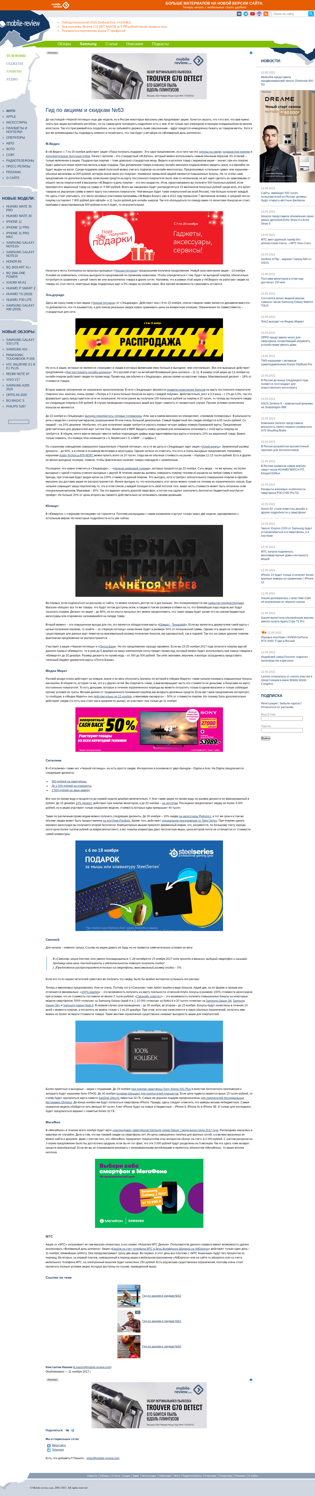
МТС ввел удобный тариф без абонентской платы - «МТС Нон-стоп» (286, 241)
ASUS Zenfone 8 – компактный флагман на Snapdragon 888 (287, 405)
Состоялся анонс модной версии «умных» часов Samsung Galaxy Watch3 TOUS (287, 302)
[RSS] (266, 14)
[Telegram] (246, 14)
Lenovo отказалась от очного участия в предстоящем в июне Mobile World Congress (286, 680)
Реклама (13, 172)
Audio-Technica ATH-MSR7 (76, 455)
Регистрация (269, 703)
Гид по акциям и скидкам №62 (161, 1295)
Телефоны (16, 56)
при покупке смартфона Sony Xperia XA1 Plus (161, 1089)
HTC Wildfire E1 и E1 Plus (20, 366)
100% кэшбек (90, 992)
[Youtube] (253, 14)
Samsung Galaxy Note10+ (20, 244)
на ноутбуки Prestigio (116, 820)
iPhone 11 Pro (17, 227)
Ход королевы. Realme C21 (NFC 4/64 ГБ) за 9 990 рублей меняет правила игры (114, 27)
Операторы (15, 137)
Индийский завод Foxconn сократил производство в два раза (284, 658)
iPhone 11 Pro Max (17, 235)
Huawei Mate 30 (19, 216)
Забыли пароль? (291, 703)
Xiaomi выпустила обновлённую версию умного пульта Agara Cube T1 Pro (287, 619)
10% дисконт (84, 803)
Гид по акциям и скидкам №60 (161, 1346)
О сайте (13, 178)
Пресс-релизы (18, 166)
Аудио (12, 79)
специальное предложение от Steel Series (189, 820)
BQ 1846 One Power (15, 274)
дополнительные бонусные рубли (68, 156)
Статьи (111, 44)
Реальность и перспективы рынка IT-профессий (93, 31)
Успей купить (210, 446)
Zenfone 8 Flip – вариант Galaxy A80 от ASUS (286, 261)
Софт (10, 155)
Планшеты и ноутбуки (16, 130)
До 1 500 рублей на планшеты (71, 786)
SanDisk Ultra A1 (109, 1098)
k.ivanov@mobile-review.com (92, 1367)
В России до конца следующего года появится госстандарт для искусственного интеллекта (284, 384)
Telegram (58, 1449)
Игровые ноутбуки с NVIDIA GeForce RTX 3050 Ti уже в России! (284, 639)
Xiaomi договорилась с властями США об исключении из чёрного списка (286, 600)
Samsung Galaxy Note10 (20, 254)
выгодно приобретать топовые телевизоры (113, 416)
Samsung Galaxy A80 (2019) (20, 307)
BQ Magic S (15, 400)
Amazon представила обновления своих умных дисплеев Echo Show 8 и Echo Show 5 (287, 220)
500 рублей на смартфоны (69, 781)
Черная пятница (126, 270)
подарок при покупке (236, 151)
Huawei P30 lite (19, 300)
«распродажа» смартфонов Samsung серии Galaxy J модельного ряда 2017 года (165, 1130)
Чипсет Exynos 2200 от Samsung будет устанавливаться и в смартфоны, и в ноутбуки (286, 532)
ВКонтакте (59, 1445)
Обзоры (64, 44)
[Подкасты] (259, 14)
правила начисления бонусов (186, 389)
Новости (92, 1475)
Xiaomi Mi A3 (16, 282)
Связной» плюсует (149, 996)
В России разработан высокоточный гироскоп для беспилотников (285, 448)
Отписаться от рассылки (277, 707)
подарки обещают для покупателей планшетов (147, 1093)
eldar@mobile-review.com (103, 1458)
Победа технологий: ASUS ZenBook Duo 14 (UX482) (96, 22)
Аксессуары (16, 122)
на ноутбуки (170, 803)
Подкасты (160, 44)
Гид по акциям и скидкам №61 (161, 1321)
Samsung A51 (16, 349)
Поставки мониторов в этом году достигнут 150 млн (282, 280)
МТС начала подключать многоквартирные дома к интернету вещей (284, 555)
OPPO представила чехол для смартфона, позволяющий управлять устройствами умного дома (285, 341)
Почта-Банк (107, 646)
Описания (134, 44)
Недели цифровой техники (131, 468)
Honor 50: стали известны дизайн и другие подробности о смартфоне (284, 510)
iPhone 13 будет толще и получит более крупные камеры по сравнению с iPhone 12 (287, 578)
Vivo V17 (13, 379)
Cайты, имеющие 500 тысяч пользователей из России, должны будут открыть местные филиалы (283, 196)
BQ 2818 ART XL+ (18, 267)
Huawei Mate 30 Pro (19, 208)
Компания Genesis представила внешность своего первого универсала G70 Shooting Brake (286, 427)
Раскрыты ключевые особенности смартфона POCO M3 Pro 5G (283, 491)
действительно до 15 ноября (113, 696)
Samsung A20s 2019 (18, 387)
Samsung (88, 44)
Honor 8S (14, 261)
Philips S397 (16, 406)
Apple (11, 116)
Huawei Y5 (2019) (19, 294)
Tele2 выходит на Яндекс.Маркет (282, 321)
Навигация (165, 1475)
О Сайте (253, 1475)
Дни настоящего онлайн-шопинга (88, 372)
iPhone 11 (14, 221)
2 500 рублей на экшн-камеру (71, 790)
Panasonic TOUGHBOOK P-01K (20, 356)
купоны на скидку (210, 151)
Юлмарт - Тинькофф (172, 624)
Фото (10, 149)
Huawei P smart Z (21, 288)
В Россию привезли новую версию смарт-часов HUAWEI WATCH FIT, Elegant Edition (283, 469)
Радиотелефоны (20, 160)
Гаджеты (14, 63)
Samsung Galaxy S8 (219, 1000)
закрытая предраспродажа (226, 603)
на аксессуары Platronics (195, 816)
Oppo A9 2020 (16, 395)
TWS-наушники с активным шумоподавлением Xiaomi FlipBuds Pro (286, 362)
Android (13, 71)
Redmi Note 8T (18, 374)
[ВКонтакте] (239, 14)
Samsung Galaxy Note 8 (78, 1005)
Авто (10, 143)
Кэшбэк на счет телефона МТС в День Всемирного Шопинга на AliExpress (160, 1248)
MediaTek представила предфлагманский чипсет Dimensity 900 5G (287, 81)
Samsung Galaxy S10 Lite (20, 341)
